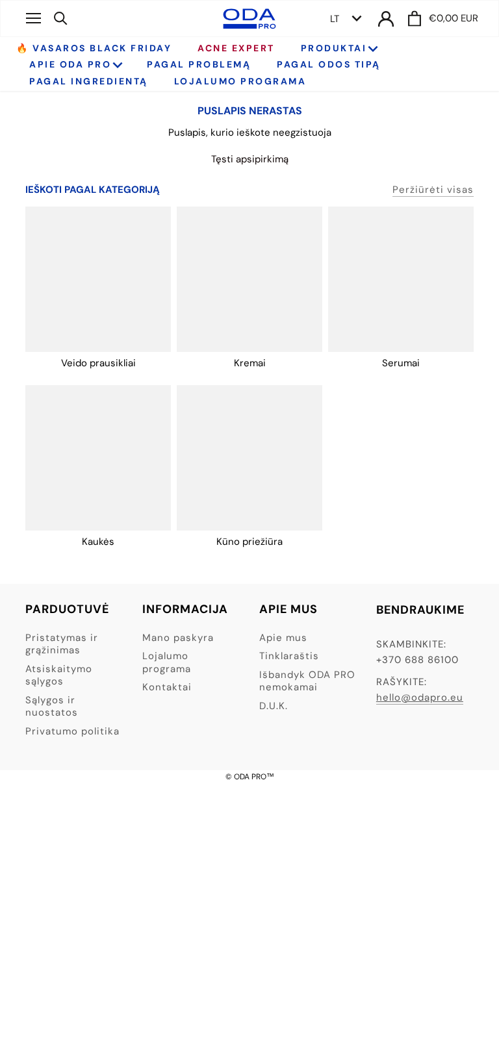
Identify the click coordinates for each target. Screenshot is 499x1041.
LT (334, 19)
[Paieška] (61, 18)
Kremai (250, 363)
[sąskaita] (386, 18)
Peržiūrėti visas (433, 189)
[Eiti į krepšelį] (414, 18)
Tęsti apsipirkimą (249, 159)
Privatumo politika (72, 731)
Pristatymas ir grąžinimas (61, 644)
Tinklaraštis (289, 655)
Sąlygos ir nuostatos (51, 707)
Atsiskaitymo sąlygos (58, 675)
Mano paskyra (178, 637)
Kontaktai (167, 687)
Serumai (401, 363)
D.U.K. (273, 705)
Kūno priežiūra (249, 541)
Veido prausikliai (98, 363)
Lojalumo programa (166, 662)
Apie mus (283, 637)
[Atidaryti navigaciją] (33, 18)
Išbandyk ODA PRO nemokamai (307, 681)
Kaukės (98, 541)
